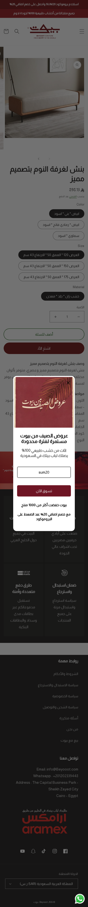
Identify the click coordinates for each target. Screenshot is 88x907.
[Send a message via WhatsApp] (80, 899)
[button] (44, 472)
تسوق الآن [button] (44, 491)
